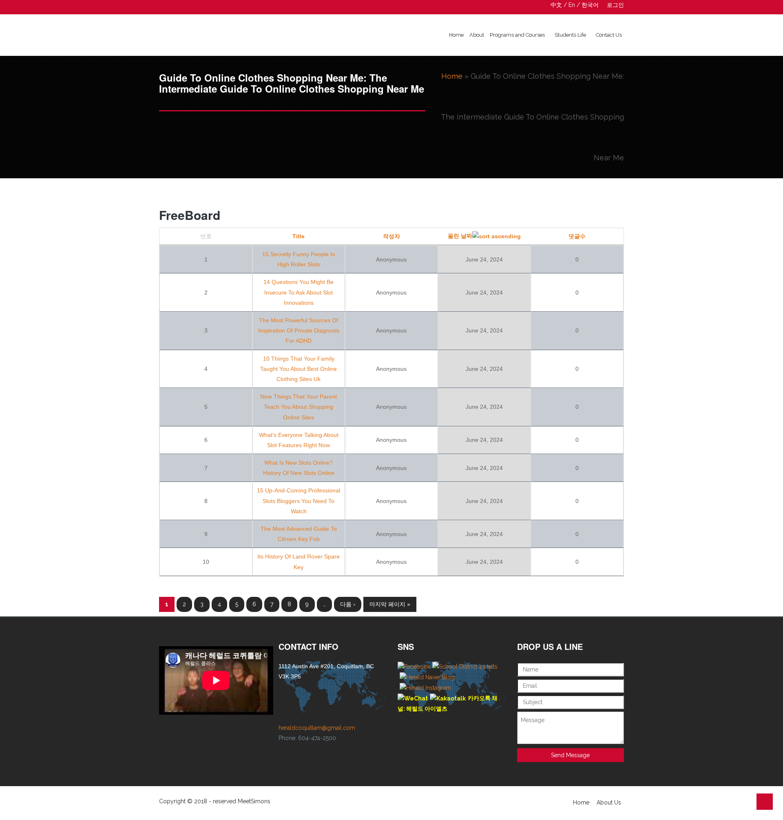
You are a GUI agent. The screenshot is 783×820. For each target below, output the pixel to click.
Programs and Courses (517, 35)
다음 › (347, 604)
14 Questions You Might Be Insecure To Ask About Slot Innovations (298, 292)
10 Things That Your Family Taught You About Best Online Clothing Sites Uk (298, 368)
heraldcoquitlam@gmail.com (317, 728)
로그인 (615, 5)
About (476, 35)
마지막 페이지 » (389, 604)
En (571, 5)
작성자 (391, 236)
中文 (556, 5)
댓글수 (577, 236)
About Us (609, 802)
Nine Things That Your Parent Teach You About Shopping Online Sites (298, 406)
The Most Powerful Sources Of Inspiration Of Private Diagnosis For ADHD (298, 330)
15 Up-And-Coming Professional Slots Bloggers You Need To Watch (298, 500)
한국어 (590, 5)
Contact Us (609, 35)
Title (298, 236)
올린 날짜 (460, 236)
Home (456, 35)
